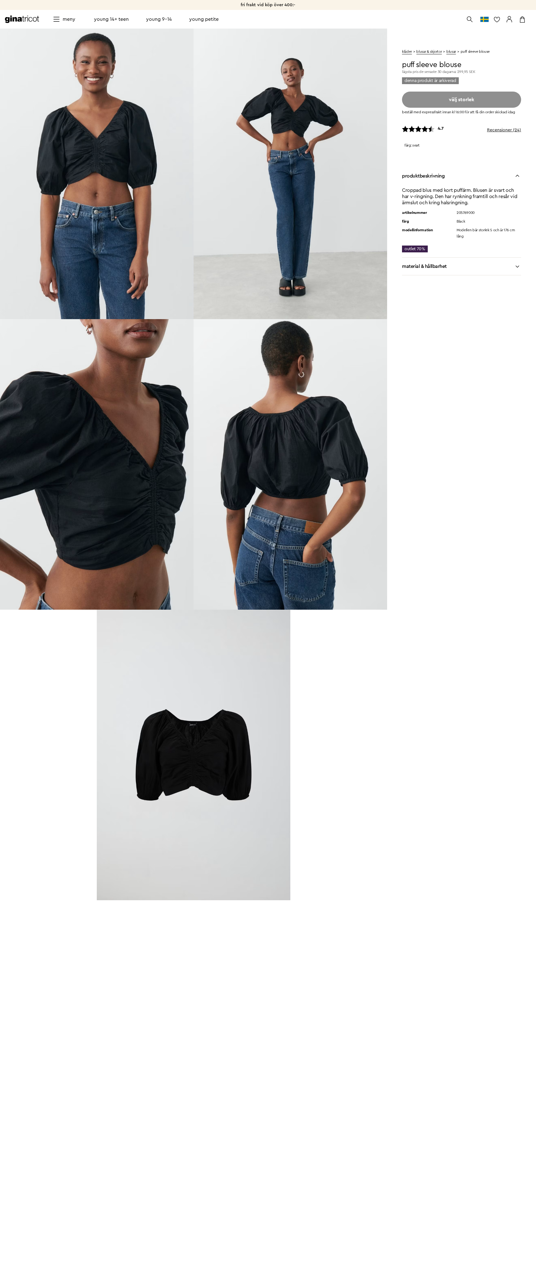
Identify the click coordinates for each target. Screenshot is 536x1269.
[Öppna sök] (469, 19)
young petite (204, 19)
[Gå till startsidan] (22, 19)
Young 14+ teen (111, 19)
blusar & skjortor (429, 51)
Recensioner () (504, 130)
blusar (451, 51)
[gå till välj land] (484, 19)
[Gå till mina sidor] (509, 19)
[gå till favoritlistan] (496, 19)
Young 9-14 (159, 19)
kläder (407, 51)
